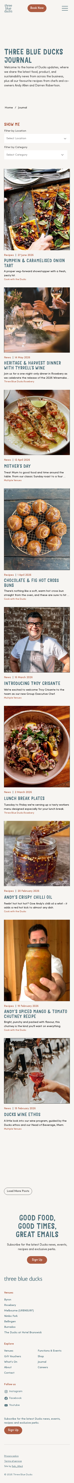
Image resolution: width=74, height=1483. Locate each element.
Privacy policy (11, 1456)
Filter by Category (15, 147)
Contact (9, 1373)
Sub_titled (17, 1466)
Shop (41, 1356)
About (8, 1367)
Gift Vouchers (12, 1356)
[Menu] (65, 8)
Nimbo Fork (11, 1316)
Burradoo (10, 1327)
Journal (42, 1362)
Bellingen (10, 1321)
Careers (43, 1367)
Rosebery (10, 1305)
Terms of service (13, 1461)
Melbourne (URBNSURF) (19, 1310)
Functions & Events (49, 1350)
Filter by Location (15, 131)
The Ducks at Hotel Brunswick (23, 1332)
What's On (10, 1362)
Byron (7, 1299)
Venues (8, 1350)
